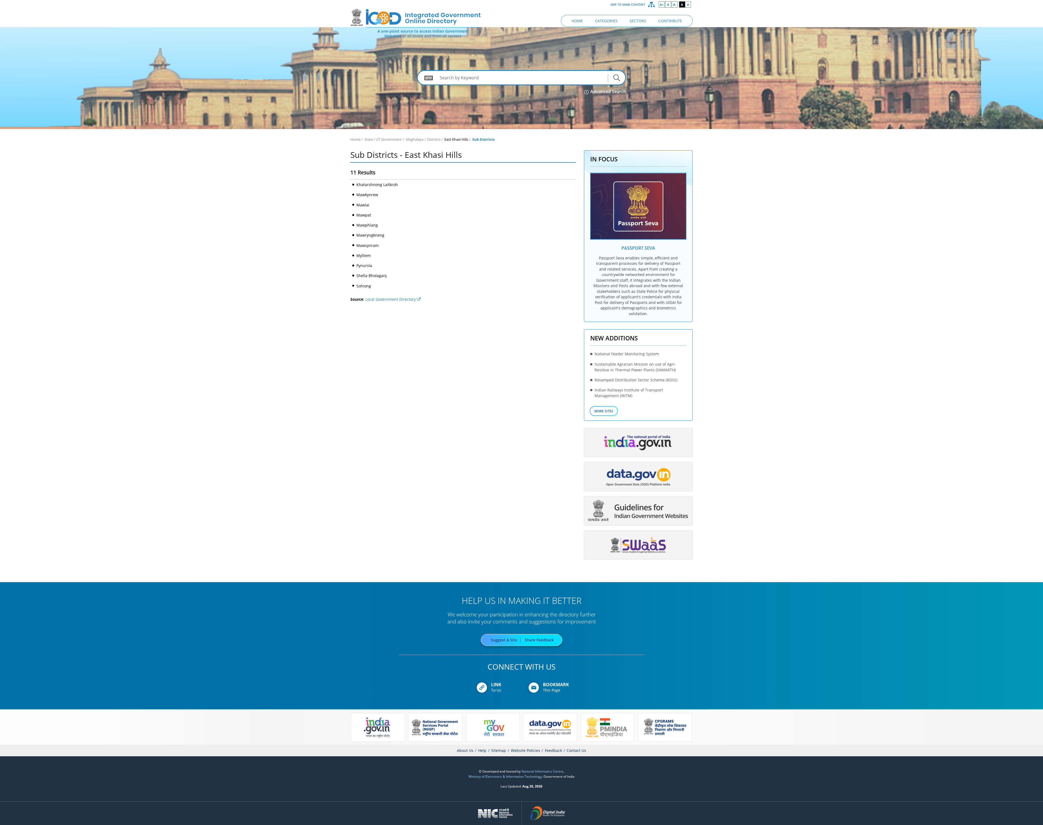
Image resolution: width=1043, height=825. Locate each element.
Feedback (553, 750)
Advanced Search (607, 92)
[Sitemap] (651, 4)
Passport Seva (638, 248)
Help (482, 750)
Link (496, 685)
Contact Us (576, 750)
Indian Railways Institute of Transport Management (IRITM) (629, 392)
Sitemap (498, 750)
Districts (433, 139)
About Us (465, 750)
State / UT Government (383, 139)
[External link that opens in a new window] (638, 206)
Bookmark (556, 685)
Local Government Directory (391, 299)
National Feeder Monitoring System (627, 353)
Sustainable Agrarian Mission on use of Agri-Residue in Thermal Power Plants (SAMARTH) (635, 367)
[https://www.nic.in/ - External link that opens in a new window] (495, 813)
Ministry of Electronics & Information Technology (505, 776)
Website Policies (525, 750)
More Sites (603, 411)
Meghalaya (414, 139)
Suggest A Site (504, 640)
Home (355, 139)
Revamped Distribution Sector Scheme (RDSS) (636, 379)
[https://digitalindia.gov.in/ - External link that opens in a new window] (548, 813)
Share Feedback (539, 640)
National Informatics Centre (542, 771)
